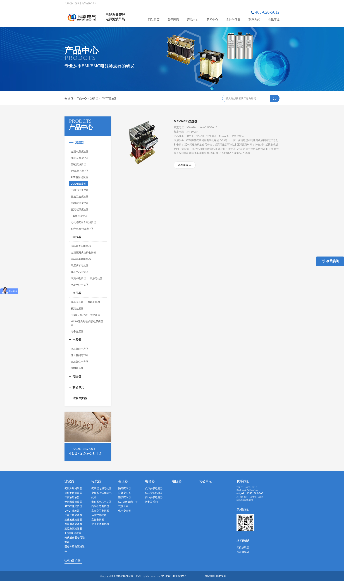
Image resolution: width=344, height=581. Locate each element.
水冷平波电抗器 (79, 284)
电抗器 (77, 236)
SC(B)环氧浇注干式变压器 (85, 315)
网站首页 (153, 19)
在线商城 (274, 19)
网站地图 (210, 576)
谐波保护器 (80, 398)
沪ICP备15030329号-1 (174, 576)
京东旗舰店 (242, 551)
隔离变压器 (77, 302)
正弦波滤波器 (78, 164)
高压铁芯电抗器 (79, 265)
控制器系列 (77, 368)
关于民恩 (173, 19)
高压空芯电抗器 (79, 271)
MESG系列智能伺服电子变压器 (87, 323)
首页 (70, 98)
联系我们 (242, 481)
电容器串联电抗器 (81, 259)
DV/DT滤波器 (108, 98)
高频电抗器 (96, 278)
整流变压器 (77, 308)
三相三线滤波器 (79, 190)
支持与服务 (233, 19)
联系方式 (254, 19)
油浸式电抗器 (78, 278)
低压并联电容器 (79, 348)
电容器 (77, 339)
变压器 (77, 292)
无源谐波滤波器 (79, 170)
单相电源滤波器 (79, 203)
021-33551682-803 (252, 493)
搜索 (275, 98)
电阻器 (77, 376)
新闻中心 (212, 19)
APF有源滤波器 (79, 177)
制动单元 (78, 387)
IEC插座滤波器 (79, 215)
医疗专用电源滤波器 (82, 228)
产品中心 (193, 19)
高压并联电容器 (79, 361)
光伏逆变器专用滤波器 (83, 222)
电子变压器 (77, 331)
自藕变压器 (93, 302)
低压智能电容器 (79, 355)
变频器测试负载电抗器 (83, 252)
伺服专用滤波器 (79, 158)
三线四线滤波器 (79, 196)
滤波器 (94, 98)
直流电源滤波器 (79, 209)
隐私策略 (221, 576)
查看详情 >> (185, 165)
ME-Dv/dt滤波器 (185, 121)
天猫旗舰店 (242, 547)
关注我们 (242, 509)
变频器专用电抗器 (81, 246)
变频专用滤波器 (79, 151)
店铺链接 (242, 540)
